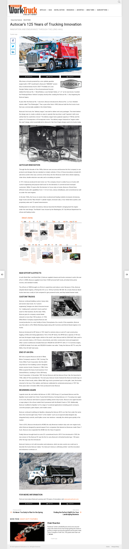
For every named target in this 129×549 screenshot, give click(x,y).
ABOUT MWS (90, 10)
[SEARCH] (119, 2)
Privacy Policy (115, 546)
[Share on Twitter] (12, 46)
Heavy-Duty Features (29, 519)
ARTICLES (43, 10)
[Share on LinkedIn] (12, 52)
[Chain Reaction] (27, 531)
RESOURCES (70, 10)
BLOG (50, 10)
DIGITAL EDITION (59, 10)
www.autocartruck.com (71, 499)
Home (107, 546)
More (51, 534)
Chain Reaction (53, 523)
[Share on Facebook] (12, 40)
